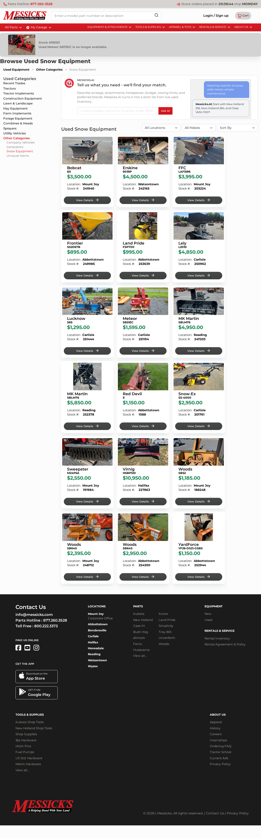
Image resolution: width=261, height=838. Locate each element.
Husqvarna (141, 650)
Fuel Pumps (24, 752)
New (208, 614)
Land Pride (167, 620)
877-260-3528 (41, 4)
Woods (164, 644)
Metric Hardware (28, 764)
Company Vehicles (20, 142)
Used (208, 620)
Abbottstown (98, 624)
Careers (215, 734)
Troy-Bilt (165, 632)
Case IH (139, 626)
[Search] (156, 15)
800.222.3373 (46, 626)
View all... (140, 656)
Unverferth (167, 638)
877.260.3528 (55, 620)
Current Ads (219, 758)
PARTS (138, 606)
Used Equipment (16, 69)
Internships (218, 740)
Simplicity (166, 626)
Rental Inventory (217, 638)
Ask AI (165, 110)
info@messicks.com (34, 614)
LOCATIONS (97, 606)
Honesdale (96, 648)
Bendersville (97, 630)
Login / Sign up (216, 16)
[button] (243, 16)
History (215, 728)
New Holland (143, 620)
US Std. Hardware (28, 758)
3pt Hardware (25, 740)
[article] (87, 171)
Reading (94, 654)
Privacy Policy (220, 764)
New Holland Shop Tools (33, 728)
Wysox (93, 666)
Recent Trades (14, 83)
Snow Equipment (20, 151)
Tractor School (220, 752)
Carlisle (93, 636)
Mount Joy (96, 614)
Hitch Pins (23, 746)
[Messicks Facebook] (18, 648)
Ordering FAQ (220, 746)
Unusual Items (18, 156)
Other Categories (49, 69)
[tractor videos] (27, 648)
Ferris (137, 644)
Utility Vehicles (14, 133)
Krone (163, 614)
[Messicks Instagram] (36, 648)
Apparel (216, 722)
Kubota (138, 614)
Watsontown (97, 660)
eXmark (139, 638)
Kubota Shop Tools (29, 722)
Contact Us (215, 813)
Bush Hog (140, 632)
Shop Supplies (26, 734)
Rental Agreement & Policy (225, 644)
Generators (15, 147)
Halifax (93, 642)
